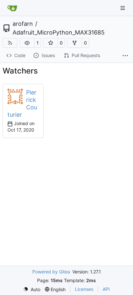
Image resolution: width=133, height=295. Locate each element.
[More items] (125, 56)
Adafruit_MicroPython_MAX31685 (59, 32)
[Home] (12, 8)
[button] (27, 43)
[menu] (31, 289)
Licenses (84, 289)
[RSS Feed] (10, 43)
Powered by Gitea (51, 271)
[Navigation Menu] (123, 8)
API (106, 289)
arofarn (23, 24)
